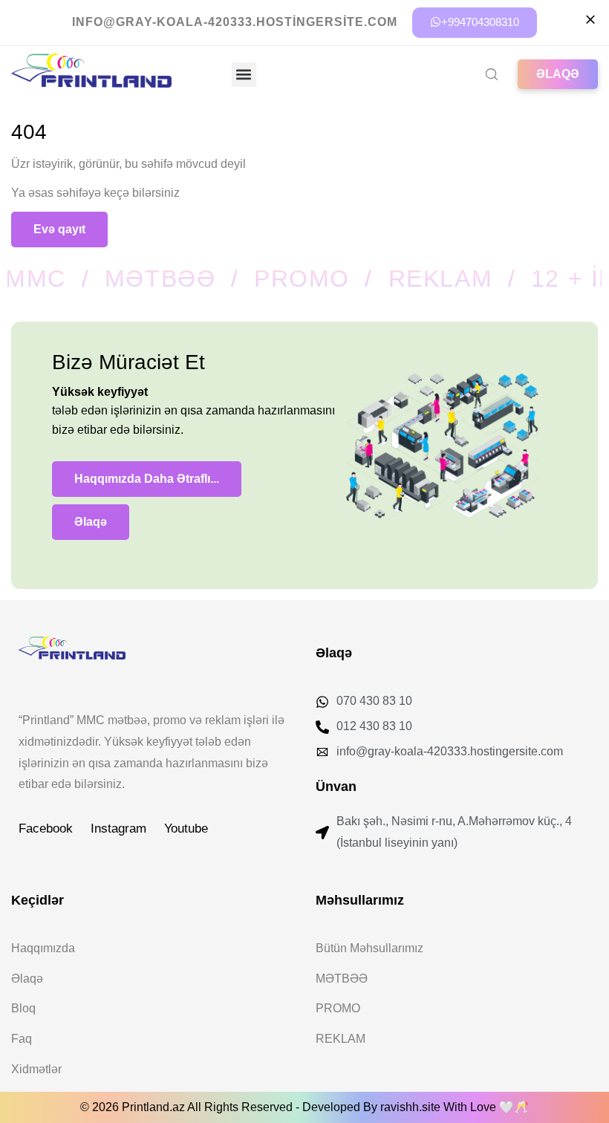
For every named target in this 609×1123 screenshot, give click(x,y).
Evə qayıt (59, 229)
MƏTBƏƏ (342, 978)
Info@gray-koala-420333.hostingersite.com (234, 22)
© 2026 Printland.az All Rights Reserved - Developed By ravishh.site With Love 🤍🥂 (304, 1107)
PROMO (338, 1008)
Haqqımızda (43, 948)
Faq (21, 1038)
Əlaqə (27, 978)
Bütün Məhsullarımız (369, 948)
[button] (244, 74)
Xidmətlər (36, 1069)
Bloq (23, 1008)
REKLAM (340, 1038)
